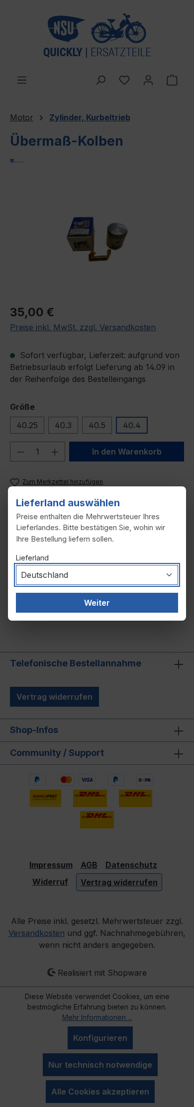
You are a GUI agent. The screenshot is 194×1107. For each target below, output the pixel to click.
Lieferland (32, 558)
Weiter (97, 603)
